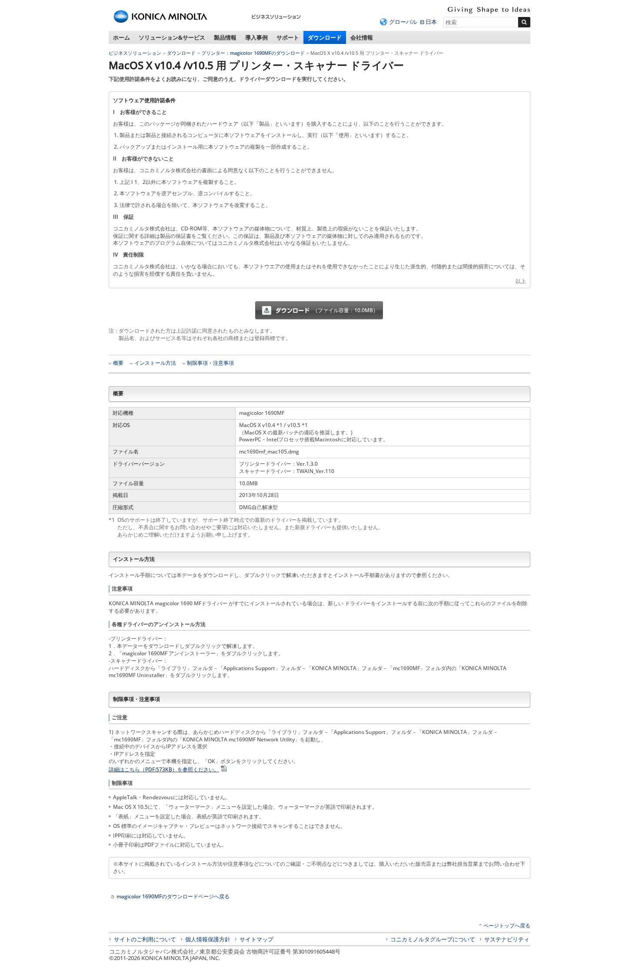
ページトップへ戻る (506, 925)
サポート (287, 37)
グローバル (403, 22)
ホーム (121, 37)
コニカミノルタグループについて (432, 939)
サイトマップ (256, 939)
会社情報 (361, 37)
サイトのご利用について (145, 939)
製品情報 (225, 37)
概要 (118, 363)
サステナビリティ (506, 939)
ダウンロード (325, 37)
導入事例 (256, 37)
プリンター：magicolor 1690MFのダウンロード (253, 53)
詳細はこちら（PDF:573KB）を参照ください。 (164, 769)
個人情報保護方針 (207, 939)
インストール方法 (155, 363)
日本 (431, 22)
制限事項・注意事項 (210, 363)
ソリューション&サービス (172, 37)
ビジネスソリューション (135, 53)
